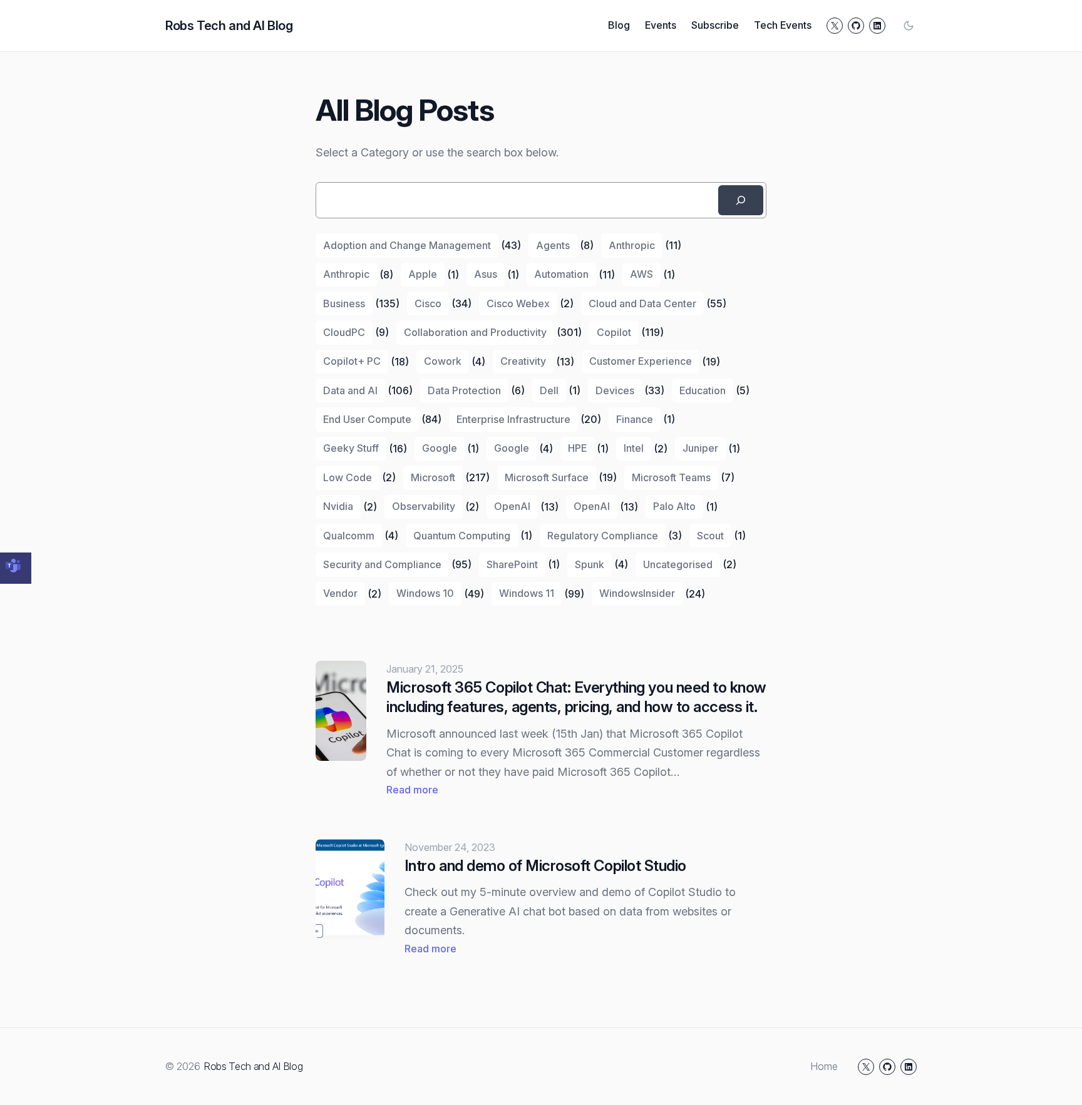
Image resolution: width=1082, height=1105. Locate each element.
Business (344, 303)
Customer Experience (640, 361)
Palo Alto (674, 506)
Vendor (340, 593)
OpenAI (512, 506)
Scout (710, 535)
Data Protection (464, 390)
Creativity (523, 361)
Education (702, 390)
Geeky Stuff (351, 448)
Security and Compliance (382, 564)
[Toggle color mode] (908, 26)
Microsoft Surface (547, 477)
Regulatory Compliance (602, 535)
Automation (561, 274)
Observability (423, 506)
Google (439, 448)
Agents (553, 245)
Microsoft (433, 477)
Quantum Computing (461, 535)
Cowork (442, 361)
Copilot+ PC (352, 361)
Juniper (700, 448)
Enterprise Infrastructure (513, 419)
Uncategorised (678, 564)
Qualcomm (348, 535)
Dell (549, 390)
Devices (614, 390)
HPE (577, 448)
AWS (641, 274)
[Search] (740, 200)
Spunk (589, 564)
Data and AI (350, 390)
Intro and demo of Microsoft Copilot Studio (545, 866)
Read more (412, 790)
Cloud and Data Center (642, 303)
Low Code (347, 477)
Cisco (428, 303)
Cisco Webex (518, 303)
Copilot (614, 332)
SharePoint (512, 564)
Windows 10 (425, 593)
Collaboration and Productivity (475, 332)
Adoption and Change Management (407, 245)
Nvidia (338, 506)
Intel (634, 448)
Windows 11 (526, 593)
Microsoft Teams (671, 477)
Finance (634, 419)
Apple (422, 274)
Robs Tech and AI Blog (229, 25)
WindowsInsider (637, 593)
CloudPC (344, 332)
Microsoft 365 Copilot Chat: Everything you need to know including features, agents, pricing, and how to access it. (576, 697)
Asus (485, 274)
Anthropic (632, 245)
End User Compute (367, 419)
